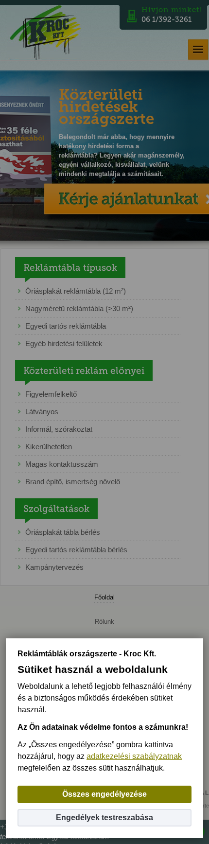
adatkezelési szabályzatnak (134, 756)
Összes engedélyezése (104, 794)
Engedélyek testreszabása (104, 817)
